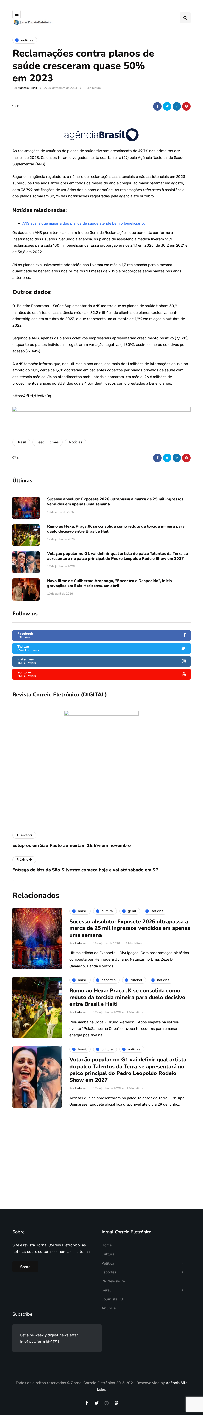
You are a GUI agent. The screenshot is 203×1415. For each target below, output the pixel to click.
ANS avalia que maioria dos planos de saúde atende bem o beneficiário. (83, 223)
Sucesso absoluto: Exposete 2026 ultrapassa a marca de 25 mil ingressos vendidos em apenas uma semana (115, 501)
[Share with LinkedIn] (177, 106)
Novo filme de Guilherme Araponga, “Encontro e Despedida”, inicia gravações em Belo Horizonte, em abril (109, 583)
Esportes (109, 1272)
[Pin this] (186, 106)
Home (107, 1245)
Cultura (108, 1254)
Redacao (80, 943)
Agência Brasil (27, 88)
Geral (106, 1290)
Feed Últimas (47, 442)
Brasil (21, 442)
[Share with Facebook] (157, 106)
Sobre (25, 1266)
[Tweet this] (167, 106)
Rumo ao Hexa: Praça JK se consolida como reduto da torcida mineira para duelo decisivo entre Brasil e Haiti (116, 529)
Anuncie (109, 1308)
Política (108, 1263)
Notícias (75, 442)
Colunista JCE (113, 1299)
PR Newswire (113, 1281)
